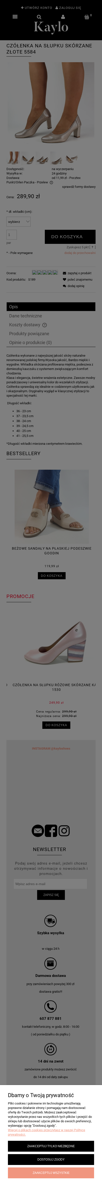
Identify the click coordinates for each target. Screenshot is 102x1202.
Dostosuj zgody (51, 1159)
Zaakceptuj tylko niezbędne (51, 1146)
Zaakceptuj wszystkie (51, 1172)
